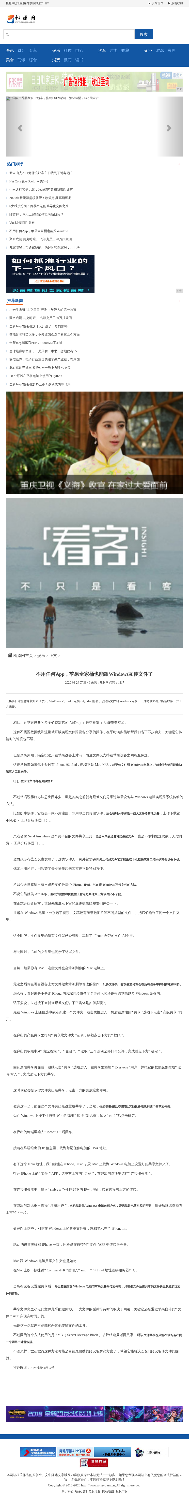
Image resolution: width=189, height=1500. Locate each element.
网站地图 (108, 1491)
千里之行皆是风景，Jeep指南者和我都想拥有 (39, 189)
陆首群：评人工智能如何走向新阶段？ (35, 214)
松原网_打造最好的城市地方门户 (27, 3)
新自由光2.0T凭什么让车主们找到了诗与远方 (39, 173)
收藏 (125, 50)
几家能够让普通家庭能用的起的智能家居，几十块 (43, 247)
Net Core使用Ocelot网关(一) (27, 181)
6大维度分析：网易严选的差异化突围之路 (37, 206)
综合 (33, 60)
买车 (33, 50)
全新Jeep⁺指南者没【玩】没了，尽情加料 (36, 326)
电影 (79, 50)
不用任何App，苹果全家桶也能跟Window (37, 231)
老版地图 (94, 1491)
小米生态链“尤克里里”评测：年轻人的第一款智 (41, 310)
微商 (68, 60)
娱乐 (41, 655)
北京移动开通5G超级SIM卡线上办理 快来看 (38, 368)
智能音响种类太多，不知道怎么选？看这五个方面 (43, 334)
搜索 (144, 34)
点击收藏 (177, 3)
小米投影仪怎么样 (42, 1367)
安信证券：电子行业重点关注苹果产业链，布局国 (43, 359)
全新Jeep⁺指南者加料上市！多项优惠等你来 (38, 384)
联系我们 (81, 1491)
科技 (68, 50)
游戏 (160, 50)
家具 (171, 50)
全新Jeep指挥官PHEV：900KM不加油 (34, 343)
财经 (21, 50)
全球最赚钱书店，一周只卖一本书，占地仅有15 (41, 351)
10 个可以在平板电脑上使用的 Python (34, 376)
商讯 (21, 60)
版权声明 (121, 1491)
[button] (19, 127)
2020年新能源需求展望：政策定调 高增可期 (38, 198)
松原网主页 (23, 655)
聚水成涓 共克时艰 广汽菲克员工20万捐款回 (39, 239)
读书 (79, 60)
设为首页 (157, 3)
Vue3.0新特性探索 (20, 222)
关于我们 (67, 1491)
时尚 (114, 50)
